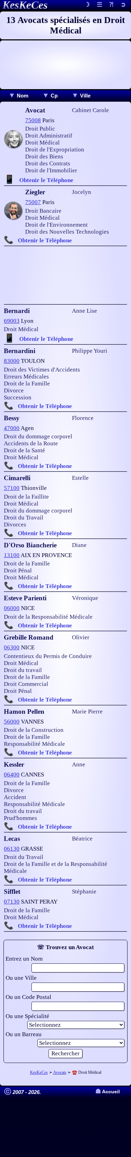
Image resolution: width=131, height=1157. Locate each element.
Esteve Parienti (25, 598)
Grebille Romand (28, 637)
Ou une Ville (21, 978)
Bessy (12, 418)
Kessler (14, 764)
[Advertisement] (65, 65)
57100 (12, 488)
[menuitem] (18, 96)
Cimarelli (17, 478)
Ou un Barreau (24, 1034)
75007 (33, 202)
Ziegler (35, 192)
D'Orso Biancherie (30, 545)
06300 (12, 647)
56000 (12, 721)
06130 (12, 848)
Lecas (12, 838)
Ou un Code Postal (28, 997)
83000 (12, 361)
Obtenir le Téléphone (46, 180)
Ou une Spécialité (27, 1016)
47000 (12, 428)
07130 (12, 901)
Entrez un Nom (24, 958)
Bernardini (19, 350)
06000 (12, 608)
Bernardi (17, 310)
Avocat (35, 110)
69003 (12, 321)
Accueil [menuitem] (107, 1091)
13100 (12, 555)
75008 (33, 120)
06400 (12, 774)
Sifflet (12, 891)
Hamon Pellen (24, 711)
